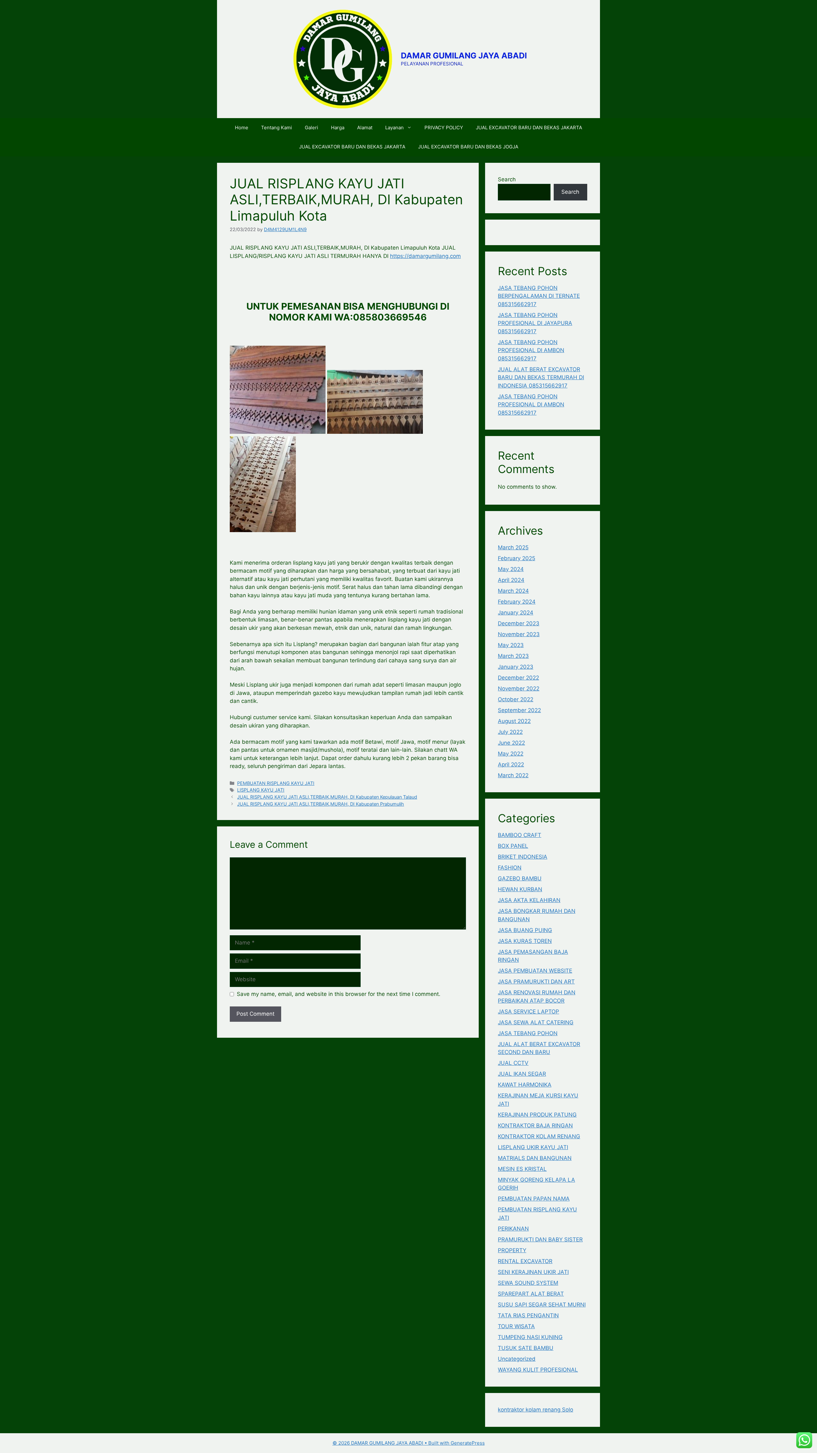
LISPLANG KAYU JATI (260, 790)
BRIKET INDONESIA (522, 857)
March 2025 (513, 547)
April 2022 (511, 764)
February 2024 (517, 602)
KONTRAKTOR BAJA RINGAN (535, 1125)
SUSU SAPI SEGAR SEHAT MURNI (542, 1304)
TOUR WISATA (516, 1326)
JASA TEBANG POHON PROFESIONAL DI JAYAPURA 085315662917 (535, 323)
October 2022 (515, 699)
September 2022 (519, 710)
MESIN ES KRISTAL (522, 1169)
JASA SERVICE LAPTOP (528, 1011)
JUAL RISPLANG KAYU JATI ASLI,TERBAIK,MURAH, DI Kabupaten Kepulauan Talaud (327, 797)
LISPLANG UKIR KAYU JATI (533, 1147)
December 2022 (518, 677)
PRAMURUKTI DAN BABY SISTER (540, 1239)
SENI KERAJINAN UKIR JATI (533, 1272)
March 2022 (513, 775)
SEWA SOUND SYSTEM (528, 1283)
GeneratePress (468, 1443)
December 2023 (518, 623)
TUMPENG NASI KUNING (530, 1337)
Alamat (364, 127)
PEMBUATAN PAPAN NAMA (534, 1198)
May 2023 (511, 645)
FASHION (509, 867)
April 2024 (511, 580)
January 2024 (515, 612)
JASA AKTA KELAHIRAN (529, 900)
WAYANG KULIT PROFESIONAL (538, 1369)
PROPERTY (512, 1250)
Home (241, 127)
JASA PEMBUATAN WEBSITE (535, 970)
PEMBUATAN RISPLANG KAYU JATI (275, 783)
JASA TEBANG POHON (528, 1033)
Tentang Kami (276, 127)
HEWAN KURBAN (520, 889)
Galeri (311, 127)
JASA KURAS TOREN (525, 941)
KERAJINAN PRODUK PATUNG (537, 1114)
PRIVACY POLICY (443, 127)
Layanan (394, 127)
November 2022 (518, 688)
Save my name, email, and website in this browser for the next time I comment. (338, 994)
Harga (337, 127)
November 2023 (519, 634)
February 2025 (516, 558)
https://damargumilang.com (425, 256)
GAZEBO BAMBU (520, 878)
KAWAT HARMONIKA (524, 1084)
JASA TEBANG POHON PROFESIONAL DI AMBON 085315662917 (531, 350)
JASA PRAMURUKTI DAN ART (536, 981)
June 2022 (511, 743)
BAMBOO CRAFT (519, 835)
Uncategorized (517, 1359)
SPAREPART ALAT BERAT (531, 1294)
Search (507, 179)
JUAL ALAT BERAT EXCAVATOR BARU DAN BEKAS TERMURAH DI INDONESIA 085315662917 (541, 377)
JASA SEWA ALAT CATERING (535, 1022)
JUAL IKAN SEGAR (522, 1074)
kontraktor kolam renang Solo (535, 1409)
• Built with (392, 1443)
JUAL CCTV (513, 1063)
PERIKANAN (513, 1228)
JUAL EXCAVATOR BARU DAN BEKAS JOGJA (468, 147)
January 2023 (515, 667)
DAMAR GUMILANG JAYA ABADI (464, 55)
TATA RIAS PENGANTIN (528, 1315)
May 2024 (511, 569)
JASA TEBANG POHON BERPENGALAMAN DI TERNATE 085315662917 (539, 296)
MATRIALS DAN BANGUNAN (535, 1158)
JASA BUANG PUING (525, 930)
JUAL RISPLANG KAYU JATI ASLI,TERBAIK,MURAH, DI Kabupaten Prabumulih (320, 804)
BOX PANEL (513, 846)
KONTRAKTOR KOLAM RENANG (539, 1136)
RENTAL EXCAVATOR (525, 1261)
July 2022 (510, 732)
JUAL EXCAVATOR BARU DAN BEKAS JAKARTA (529, 127)
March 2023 (513, 656)
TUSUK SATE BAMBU (525, 1348)
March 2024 (513, 591)
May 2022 (510, 753)
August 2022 (514, 721)
